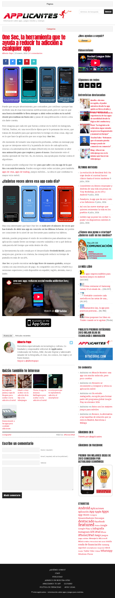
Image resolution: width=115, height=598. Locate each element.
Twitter (86, 551)
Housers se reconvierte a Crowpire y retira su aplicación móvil (96, 386)
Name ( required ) (47, 450)
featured (86, 524)
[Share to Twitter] (13, 63)
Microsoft (103, 538)
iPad (97, 532)
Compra (93, 515)
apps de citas (8, 171)
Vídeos (97, 551)
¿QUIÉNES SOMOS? (57, 569)
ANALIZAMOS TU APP (52, 583)
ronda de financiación (89, 544)
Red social (102, 542)
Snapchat (100, 548)
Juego (97, 535)
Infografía (98, 528)
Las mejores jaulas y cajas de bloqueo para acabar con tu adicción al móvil (9, 395)
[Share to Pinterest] (27, 63)
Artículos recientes (23, 336)
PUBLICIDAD (57, 576)
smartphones (92, 548)
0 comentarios (35, 53)
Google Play (84, 528)
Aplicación (83, 511)
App (91, 511)
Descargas (99, 518)
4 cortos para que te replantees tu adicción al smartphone (55, 394)
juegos (105, 535)
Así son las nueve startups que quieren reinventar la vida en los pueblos (95, 209)
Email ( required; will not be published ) (54, 456)
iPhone (103, 532)
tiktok (107, 547)
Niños (87, 541)
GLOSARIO (68, 583)
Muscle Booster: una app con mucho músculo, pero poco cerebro (95, 375)
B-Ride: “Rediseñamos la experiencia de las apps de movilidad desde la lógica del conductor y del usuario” (96, 118)
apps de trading (22, 171)
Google (103, 525)
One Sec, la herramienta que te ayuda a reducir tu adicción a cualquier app (33, 43)
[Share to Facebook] (6, 63)
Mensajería (93, 538)
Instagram (84, 531)
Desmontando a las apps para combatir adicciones (8, 425)
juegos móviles (83, 538)
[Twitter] (71, 342)
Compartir (6, 434)
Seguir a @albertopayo (28, 360)
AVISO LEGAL (70, 587)
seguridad (82, 548)
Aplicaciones (97, 508)
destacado (86, 521)
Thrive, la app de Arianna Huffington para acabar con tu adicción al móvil (40, 395)
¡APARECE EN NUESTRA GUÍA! (57, 580)
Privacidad (94, 541)
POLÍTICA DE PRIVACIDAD (50, 587)
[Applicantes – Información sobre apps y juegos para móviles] (38, 18)
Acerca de (8, 336)
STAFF (57, 573)
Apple (98, 511)
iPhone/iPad (69, 434)
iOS (92, 532)
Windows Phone (85, 554)
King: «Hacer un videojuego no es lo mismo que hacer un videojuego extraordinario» (94, 156)
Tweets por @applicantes (90, 436)
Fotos (97, 525)
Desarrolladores (86, 517)
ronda (109, 541)
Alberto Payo (7, 53)
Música (81, 541)
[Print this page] (34, 63)
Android (84, 508)
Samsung (105, 544)
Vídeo (92, 551)
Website (43, 463)
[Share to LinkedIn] (20, 63)
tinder (80, 551)
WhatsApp (106, 550)
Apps (105, 511)
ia (91, 528)
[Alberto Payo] (9, 352)
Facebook (100, 521)
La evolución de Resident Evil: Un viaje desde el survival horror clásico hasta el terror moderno (95, 175)
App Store (83, 514)
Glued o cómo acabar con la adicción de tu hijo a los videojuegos (23, 395)
